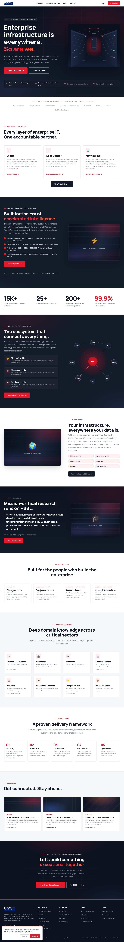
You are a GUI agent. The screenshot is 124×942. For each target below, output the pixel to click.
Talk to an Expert (39, 70)
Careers (62, 918)
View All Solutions (60, 184)
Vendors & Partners (53, 3)
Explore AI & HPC (13, 264)
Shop (103, 3)
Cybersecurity (42, 918)
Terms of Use (106, 915)
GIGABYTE (55, 273)
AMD (33, 273)
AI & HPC (40, 915)
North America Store (87, 911)
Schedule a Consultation (49, 885)
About (65, 3)
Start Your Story (12, 540)
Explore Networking (93, 174)
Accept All (35, 936)
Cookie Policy (94, 938)
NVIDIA (27, 273)
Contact (73, 3)
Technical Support (86, 922)
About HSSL (63, 911)
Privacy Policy (85, 938)
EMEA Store (84, 915)
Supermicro (46, 273)
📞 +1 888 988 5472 (77, 885)
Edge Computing (43, 922)
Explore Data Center (53, 174)
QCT (5, 276)
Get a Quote (85, 918)
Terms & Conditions (108, 918)
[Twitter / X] (10, 925)
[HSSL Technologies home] (8, 3)
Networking (41, 925)
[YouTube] (14, 925)
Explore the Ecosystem (15, 395)
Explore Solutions (14, 70)
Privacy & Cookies (107, 911)
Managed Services (44, 928)
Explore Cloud (12, 174)
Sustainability (63, 922)
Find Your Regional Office (80, 474)
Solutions (40, 3)
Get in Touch (114, 3)
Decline (24, 936)
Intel (38, 273)
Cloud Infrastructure (44, 911)
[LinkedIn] (5, 925)
